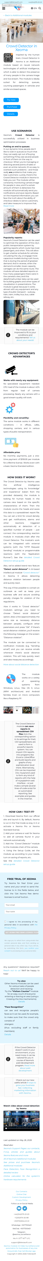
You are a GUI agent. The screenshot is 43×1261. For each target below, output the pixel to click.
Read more (8, 206)
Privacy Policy (21, 1200)
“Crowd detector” (31, 572)
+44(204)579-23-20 (21, 1214)
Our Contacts (21, 1191)
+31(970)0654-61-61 (21, 1221)
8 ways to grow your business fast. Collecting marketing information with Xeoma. (25, 1087)
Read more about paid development (27, 1068)
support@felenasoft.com (12, 2)
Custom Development (21, 1197)
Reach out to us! (12, 970)
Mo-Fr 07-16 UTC (21, 1238)
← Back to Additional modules (17, 15)
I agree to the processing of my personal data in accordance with (20, 925)
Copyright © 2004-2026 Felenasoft (21, 1254)
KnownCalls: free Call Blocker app (21, 1251)
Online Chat (22, 1194)
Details (21, 1001)
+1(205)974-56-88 (21, 1218)
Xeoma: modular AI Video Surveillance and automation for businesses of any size (21, 1247)
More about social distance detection (21, 664)
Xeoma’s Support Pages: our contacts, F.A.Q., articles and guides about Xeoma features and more (21, 1152)
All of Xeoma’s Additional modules (19, 1159)
